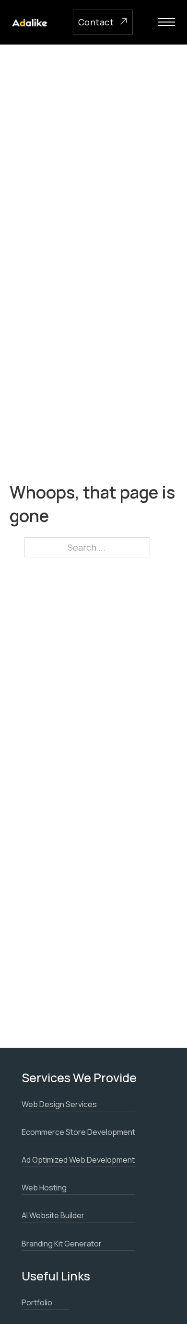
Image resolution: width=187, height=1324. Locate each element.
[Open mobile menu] (166, 22)
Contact (96, 22)
